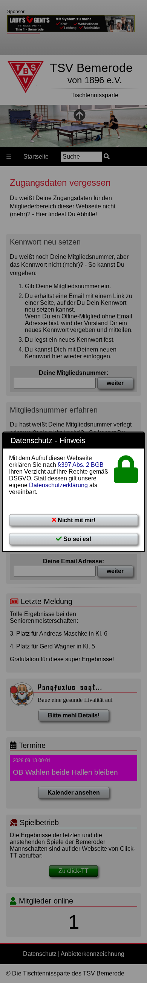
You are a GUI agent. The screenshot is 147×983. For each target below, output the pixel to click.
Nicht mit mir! (75, 520)
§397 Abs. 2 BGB (81, 464)
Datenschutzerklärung (58, 485)
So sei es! (76, 538)
